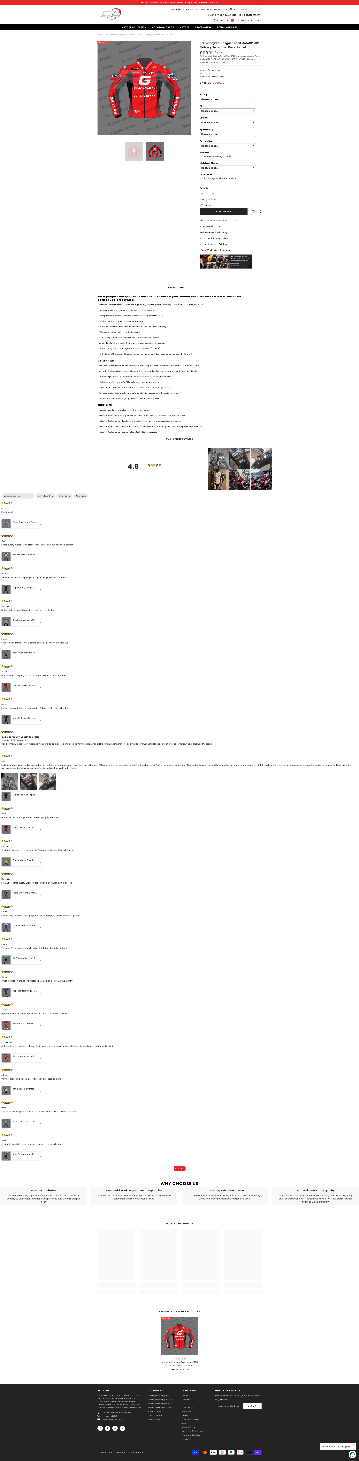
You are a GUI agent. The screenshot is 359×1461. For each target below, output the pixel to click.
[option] (144, 88)
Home (100, 35)
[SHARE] (259, 211)
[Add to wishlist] (253, 211)
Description (176, 287)
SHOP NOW (213, 2)
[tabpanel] (179, 833)
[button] (218, 458)
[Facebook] (100, 1428)
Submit (252, 1406)
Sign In (258, 20)
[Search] (250, 9)
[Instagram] (107, 1428)
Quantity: (204, 188)
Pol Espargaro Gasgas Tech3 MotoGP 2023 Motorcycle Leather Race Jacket (179, 1363)
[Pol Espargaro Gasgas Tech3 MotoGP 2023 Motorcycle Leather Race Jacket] (179, 1336)
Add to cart (223, 211)
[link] (43, 1196)
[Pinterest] (115, 1428)
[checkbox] (80, 495)
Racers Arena (214, 70)
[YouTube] (122, 1428)
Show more (179, 1168)
